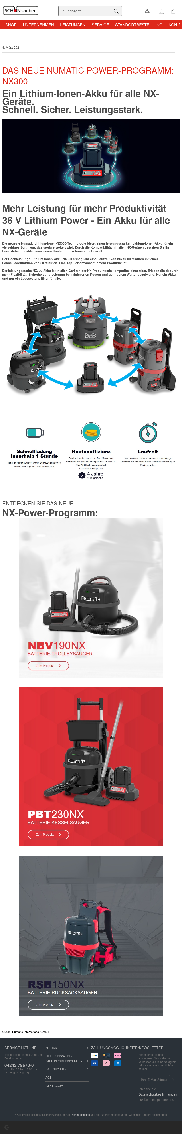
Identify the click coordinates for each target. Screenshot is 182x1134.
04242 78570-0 (19, 1065)
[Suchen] (117, 11)
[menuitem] (90, 11)
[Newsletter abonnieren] (173, 1079)
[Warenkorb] (169, 10)
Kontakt (52, 1048)
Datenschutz (56, 1069)
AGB (49, 1077)
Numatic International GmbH (30, 1032)
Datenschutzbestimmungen (158, 1094)
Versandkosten (81, 1114)
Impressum (54, 1086)
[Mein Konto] (156, 10)
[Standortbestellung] (143, 10)
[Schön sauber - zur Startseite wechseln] (28, 11)
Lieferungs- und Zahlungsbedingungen (64, 1058)
